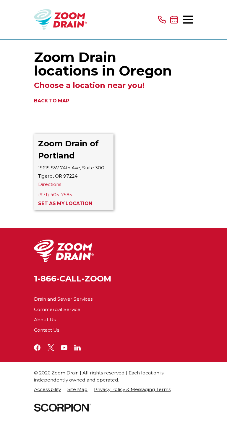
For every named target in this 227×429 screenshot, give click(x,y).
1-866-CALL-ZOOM (72, 279)
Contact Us (46, 330)
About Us (45, 319)
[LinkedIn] (77, 347)
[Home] (60, 20)
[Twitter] (51, 347)
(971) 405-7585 (55, 194)
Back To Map (51, 100)
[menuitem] (47, 389)
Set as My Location (65, 203)
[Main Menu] (188, 19)
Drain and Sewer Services (63, 299)
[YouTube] (64, 347)
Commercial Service (57, 309)
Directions (49, 184)
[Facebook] (37, 347)
